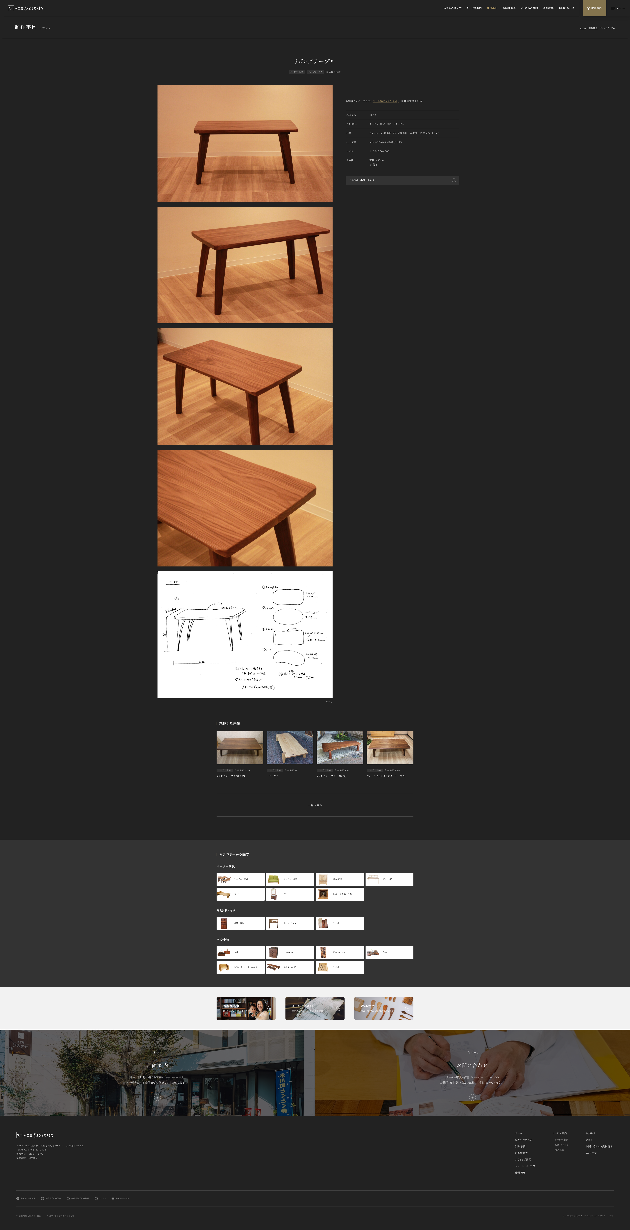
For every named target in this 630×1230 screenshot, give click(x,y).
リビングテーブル (396, 124)
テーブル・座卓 (377, 124)
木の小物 (560, 1150)
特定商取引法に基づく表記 (28, 1216)
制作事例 (492, 8)
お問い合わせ (567, 8)
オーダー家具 (561, 1140)
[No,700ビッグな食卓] (385, 101)
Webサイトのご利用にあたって (60, 1216)
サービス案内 (474, 8)
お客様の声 (509, 8)
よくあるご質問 (529, 8)
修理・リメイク (562, 1145)
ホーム (583, 28)
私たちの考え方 (452, 8)
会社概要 (548, 8)
